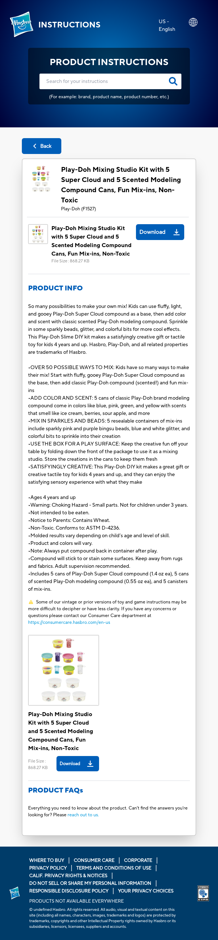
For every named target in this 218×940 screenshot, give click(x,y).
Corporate (138, 860)
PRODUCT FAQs (55, 790)
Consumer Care (94, 860)
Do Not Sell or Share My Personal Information (90, 883)
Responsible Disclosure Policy (68, 891)
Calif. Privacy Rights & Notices (68, 876)
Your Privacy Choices (145, 891)
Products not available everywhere (76, 901)
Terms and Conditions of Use (113, 868)
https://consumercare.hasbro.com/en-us (69, 622)
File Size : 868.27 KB (70, 261)
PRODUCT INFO (55, 288)
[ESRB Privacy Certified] (203, 893)
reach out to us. (83, 815)
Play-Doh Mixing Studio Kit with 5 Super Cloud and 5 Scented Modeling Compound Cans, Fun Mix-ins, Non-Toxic (121, 185)
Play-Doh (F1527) (78, 209)
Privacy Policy (48, 868)
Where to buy (46, 860)
